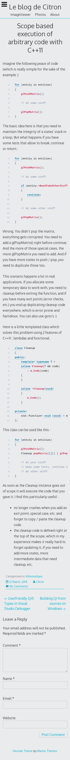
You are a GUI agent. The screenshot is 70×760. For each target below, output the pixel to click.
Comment (12, 645)
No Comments (19, 586)
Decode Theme (23, 751)
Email (8, 698)
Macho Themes (47, 751)
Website (9, 718)
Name (9, 678)
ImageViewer (20, 14)
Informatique (34, 576)
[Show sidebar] (4, 5)
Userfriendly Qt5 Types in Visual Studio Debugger (19, 603)
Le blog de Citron (35, 7)
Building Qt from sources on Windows (53, 603)
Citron (40, 581)
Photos (40, 14)
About (55, 14)
